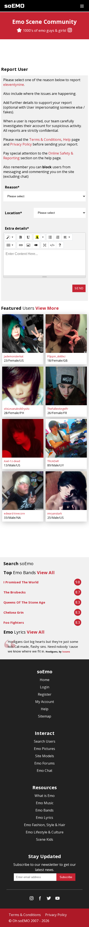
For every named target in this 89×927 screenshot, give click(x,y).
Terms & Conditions (45, 139)
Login (44, 687)
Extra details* (17, 228)
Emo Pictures (44, 748)
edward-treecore (14, 513)
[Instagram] (70, 30)
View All (46, 572)
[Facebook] (40, 899)
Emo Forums (44, 763)
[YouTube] (57, 899)
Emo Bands (44, 810)
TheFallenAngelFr (57, 409)
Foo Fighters (13, 622)
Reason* (12, 187)
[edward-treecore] (22, 490)
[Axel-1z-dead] (22, 438)
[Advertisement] (44, 53)
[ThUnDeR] (66, 438)
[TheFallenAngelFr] (66, 386)
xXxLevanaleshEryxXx (16, 409)
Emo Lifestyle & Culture (45, 832)
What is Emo (45, 795)
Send (79, 288)
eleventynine (13, 84)
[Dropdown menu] (82, 6)
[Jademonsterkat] (22, 333)
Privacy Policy (21, 144)
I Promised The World (20, 582)
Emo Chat (44, 770)
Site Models (44, 756)
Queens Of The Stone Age (24, 602)
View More (47, 308)
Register (44, 694)
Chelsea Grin (13, 612)
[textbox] (44, 263)
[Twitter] (48, 899)
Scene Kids (44, 839)
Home (44, 679)
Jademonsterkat (13, 356)
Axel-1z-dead (12, 461)
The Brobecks (14, 592)
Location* (13, 213)
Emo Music (44, 803)
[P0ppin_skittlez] (66, 333)
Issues (66, 651)
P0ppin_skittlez (56, 356)
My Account (44, 701)
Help (67, 139)
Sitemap (44, 716)
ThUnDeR (53, 461)
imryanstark (54, 513)
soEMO (14, 6)
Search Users (44, 741)
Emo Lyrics (44, 817)
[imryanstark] (66, 490)
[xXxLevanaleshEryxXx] (22, 386)
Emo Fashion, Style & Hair (44, 824)
